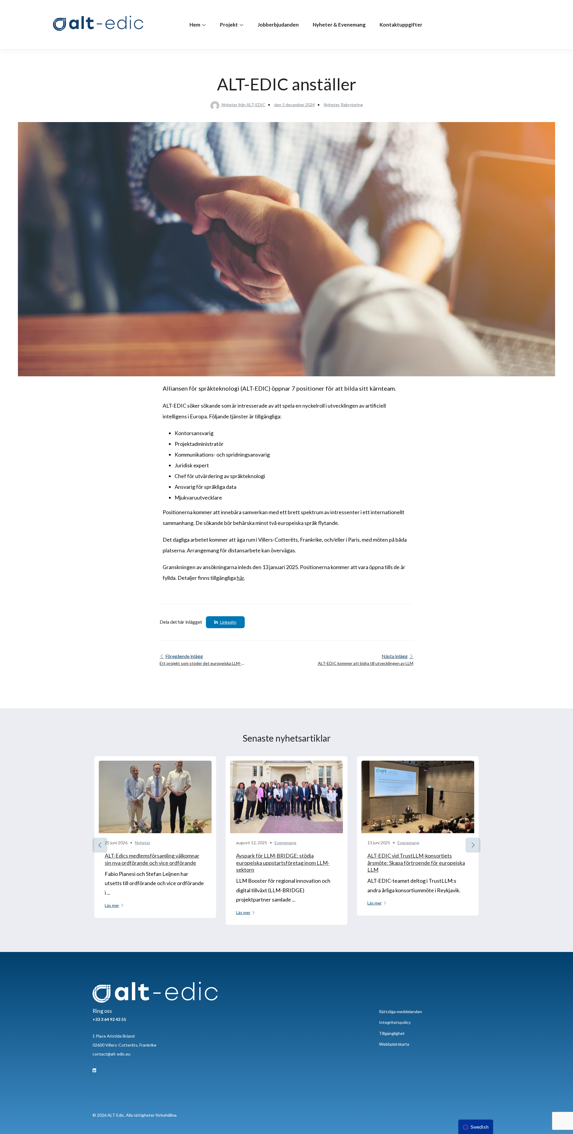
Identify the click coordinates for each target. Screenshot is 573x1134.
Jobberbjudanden (278, 24)
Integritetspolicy (395, 1022)
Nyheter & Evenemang (339, 24)
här (240, 577)
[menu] (475, 1127)
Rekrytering (352, 104)
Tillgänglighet (392, 1033)
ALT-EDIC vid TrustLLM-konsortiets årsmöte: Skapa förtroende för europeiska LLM (416, 862)
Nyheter (331, 104)
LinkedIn (227, 622)
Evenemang (285, 842)
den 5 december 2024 (294, 104)
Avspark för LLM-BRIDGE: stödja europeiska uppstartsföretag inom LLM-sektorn (282, 862)
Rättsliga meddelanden (400, 1011)
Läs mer (112, 905)
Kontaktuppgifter (401, 24)
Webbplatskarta (394, 1044)
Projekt (229, 24)
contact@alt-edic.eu (111, 1053)
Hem (195, 24)
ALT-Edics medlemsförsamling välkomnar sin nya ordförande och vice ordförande (152, 859)
